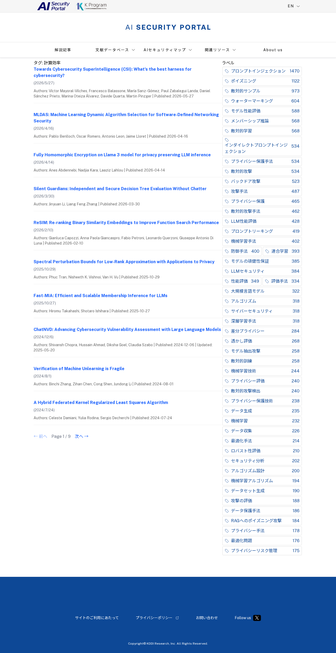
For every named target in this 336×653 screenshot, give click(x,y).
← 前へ (40, 436)
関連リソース (217, 50)
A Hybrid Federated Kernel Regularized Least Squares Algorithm (101, 402)
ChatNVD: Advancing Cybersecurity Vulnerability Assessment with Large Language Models (127, 329)
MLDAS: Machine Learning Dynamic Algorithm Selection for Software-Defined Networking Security (126, 117)
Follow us (243, 618)
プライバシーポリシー (154, 618)
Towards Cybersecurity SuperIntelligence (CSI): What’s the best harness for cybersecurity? (113, 72)
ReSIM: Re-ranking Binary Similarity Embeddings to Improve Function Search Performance (126, 222)
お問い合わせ (207, 618)
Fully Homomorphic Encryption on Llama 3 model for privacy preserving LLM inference (122, 154)
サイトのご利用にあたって (97, 618)
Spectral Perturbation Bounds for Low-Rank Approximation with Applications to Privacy (124, 261)
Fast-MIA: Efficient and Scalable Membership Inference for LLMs (100, 295)
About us (273, 50)
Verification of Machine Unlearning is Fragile (79, 368)
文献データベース (112, 50)
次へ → (81, 436)
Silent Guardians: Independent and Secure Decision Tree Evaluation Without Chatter (120, 188)
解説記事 (63, 50)
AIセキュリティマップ (165, 50)
